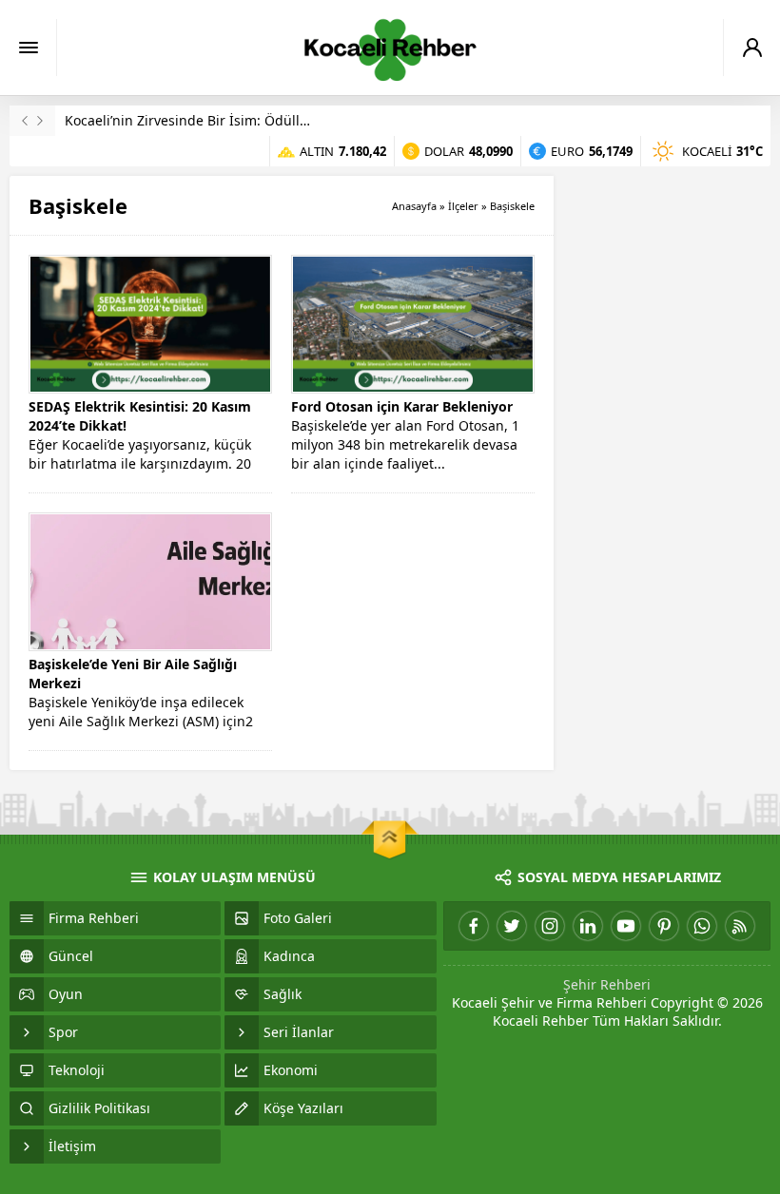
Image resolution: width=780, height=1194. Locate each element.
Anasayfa (414, 206)
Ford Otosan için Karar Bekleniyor (402, 406)
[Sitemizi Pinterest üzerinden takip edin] (664, 926)
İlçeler (463, 206)
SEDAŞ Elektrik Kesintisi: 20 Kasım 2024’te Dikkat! (140, 415)
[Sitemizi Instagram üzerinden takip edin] (550, 926)
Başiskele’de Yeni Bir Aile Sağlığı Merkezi (133, 673)
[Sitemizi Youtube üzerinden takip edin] (626, 926)
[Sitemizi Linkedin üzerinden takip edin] (588, 926)
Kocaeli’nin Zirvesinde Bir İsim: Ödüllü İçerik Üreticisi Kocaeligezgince (288, 120)
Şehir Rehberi (607, 984)
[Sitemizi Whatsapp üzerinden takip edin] (702, 926)
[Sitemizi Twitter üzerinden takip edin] (511, 926)
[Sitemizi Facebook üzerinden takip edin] (473, 926)
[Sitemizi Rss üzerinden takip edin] (740, 926)
